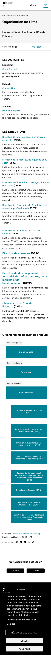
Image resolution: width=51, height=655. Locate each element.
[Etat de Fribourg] (6, 591)
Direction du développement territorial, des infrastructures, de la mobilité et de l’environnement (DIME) (29, 476)
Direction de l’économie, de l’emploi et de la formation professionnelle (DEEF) (29, 517)
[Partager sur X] (17, 542)
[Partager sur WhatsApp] (29, 542)
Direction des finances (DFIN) (28, 490)
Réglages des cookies (24, 632)
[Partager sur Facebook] (21, 542)
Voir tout (36, 47)
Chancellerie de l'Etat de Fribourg (26, 533)
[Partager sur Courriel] (33, 542)
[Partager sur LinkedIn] (25, 542)
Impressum (20, 589)
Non (37, 570)
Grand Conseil (9, 69)
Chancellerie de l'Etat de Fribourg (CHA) (29, 411)
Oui (17, 570)
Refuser (24, 640)
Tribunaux (26, 372)
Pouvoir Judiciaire (11, 110)
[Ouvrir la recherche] (45, 5)
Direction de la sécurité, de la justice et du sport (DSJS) (28, 444)
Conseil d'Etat (9, 88)
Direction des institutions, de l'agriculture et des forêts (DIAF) (29, 457)
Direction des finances (16, 253)
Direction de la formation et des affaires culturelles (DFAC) (28, 430)
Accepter (24, 649)
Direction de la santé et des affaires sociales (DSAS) (29, 503)
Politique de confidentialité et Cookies (21, 621)
